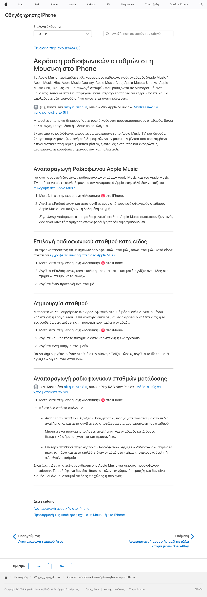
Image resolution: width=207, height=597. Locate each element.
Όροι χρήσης (92, 589)
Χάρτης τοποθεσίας (114, 589)
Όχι (62, 566)
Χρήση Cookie (137, 589)
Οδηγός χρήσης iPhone (30, 15)
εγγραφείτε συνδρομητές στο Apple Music (83, 255)
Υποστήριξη (20, 577)
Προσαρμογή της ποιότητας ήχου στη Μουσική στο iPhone (79, 515)
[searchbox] (138, 34)
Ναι (39, 566)
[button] (201, 4)
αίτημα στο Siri (75, 107)
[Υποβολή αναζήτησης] (108, 34)
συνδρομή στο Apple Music (54, 188)
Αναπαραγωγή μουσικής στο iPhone (61, 508)
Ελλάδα (199, 589)
